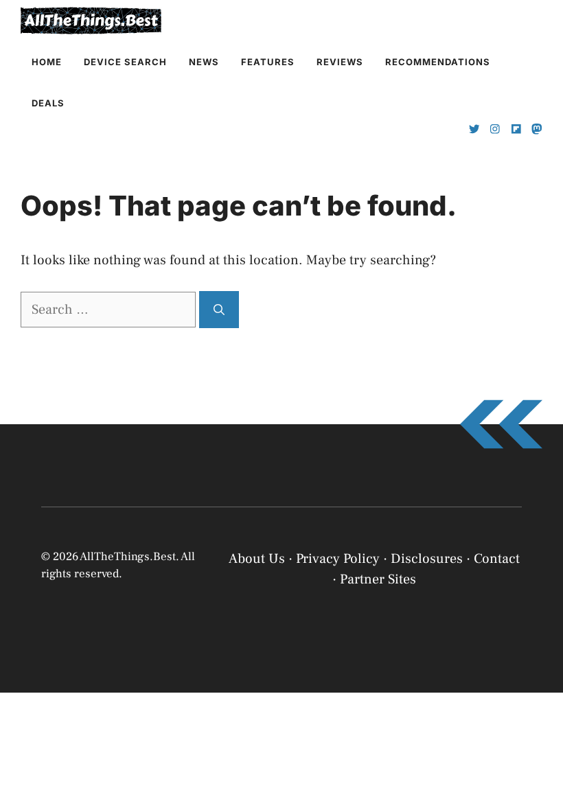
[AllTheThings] (91, 20)
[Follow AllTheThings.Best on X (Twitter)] (474, 129)
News (204, 61)
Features (268, 61)
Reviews (340, 61)
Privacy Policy (343, 784)
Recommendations (437, 61)
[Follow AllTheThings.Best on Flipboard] (516, 129)
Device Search (125, 61)
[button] (535, 646)
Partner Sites (378, 579)
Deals (48, 102)
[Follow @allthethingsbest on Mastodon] (536, 129)
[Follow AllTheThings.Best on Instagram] (495, 129)
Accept (376, 749)
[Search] (219, 309)
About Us (257, 559)
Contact (497, 559)
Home (47, 61)
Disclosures (427, 559)
